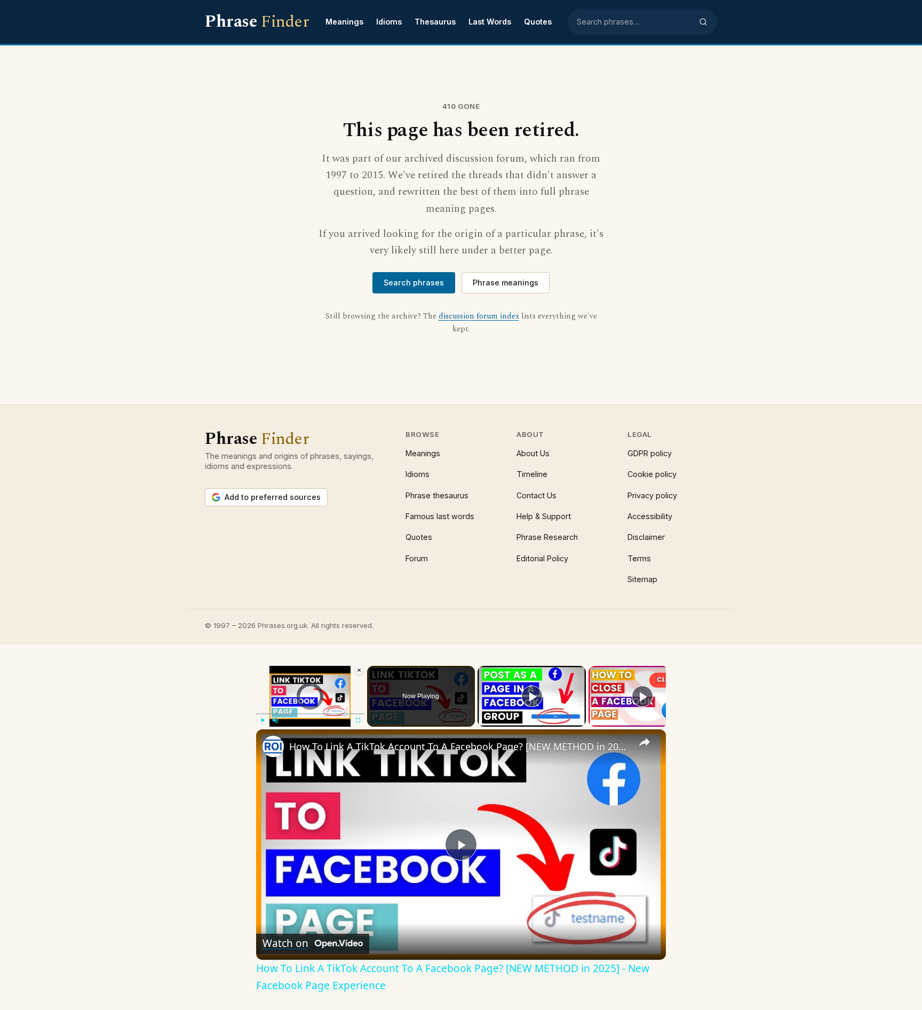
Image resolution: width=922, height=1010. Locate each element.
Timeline (531, 474)
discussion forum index (479, 316)
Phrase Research (547, 537)
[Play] (262, 720)
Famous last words (440, 516)
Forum (417, 558)
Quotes (538, 21)
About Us (533, 453)
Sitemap (642, 579)
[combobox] (634, 22)
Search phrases (414, 282)
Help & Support (543, 516)
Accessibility (649, 516)
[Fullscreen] (358, 720)
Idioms (389, 21)
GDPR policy (649, 453)
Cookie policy (652, 474)
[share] (644, 742)
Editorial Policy (542, 558)
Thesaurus (435, 21)
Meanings (344, 21)
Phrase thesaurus (437, 495)
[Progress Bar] (310, 713)
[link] (273, 746)
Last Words (489, 21)
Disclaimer (646, 537)
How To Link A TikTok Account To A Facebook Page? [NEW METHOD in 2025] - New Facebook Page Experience (459, 746)
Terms (639, 558)
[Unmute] (275, 720)
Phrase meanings (505, 282)
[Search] (703, 22)
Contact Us (536, 495)
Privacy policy (652, 495)
